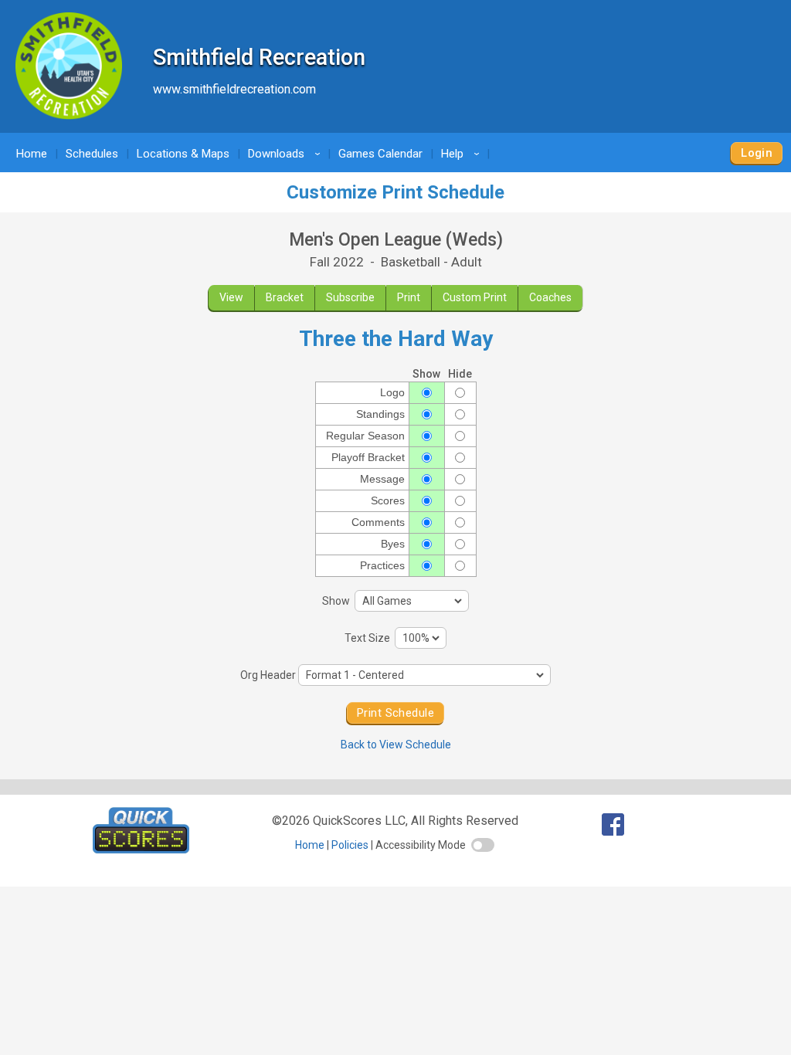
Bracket (285, 297)
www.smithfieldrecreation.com (234, 89)
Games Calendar (380, 154)
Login (756, 153)
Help (462, 154)
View (231, 297)
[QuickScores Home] (141, 849)
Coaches (550, 297)
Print (408, 297)
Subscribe (350, 297)
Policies (349, 845)
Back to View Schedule (396, 744)
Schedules (92, 154)
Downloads (286, 154)
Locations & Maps (183, 154)
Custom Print (475, 297)
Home (31, 154)
